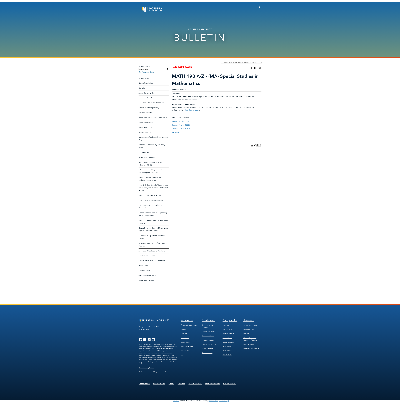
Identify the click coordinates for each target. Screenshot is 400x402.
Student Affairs (227, 351)
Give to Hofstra (195, 384)
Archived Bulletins (145, 112)
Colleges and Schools (208, 332)
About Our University (146, 93)
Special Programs (207, 349)
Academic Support (208, 340)
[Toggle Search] (259, 7)
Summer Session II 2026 (181, 125)
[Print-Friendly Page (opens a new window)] (257, 68)
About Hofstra (159, 384)
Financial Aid (185, 351)
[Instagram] (149, 340)
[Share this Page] (254, 68)
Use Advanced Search (147, 72)
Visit (182, 355)
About (235, 8)
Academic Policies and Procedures (151, 103)
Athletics (181, 384)
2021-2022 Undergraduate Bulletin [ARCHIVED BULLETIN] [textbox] (238, 62)
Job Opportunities (212, 384)
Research (222, 8)
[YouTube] (153, 340)
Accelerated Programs (147, 157)
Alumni (242, 8)
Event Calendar (227, 338)
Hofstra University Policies (146, 368)
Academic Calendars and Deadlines (152, 251)
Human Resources (228, 342)
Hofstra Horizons (248, 329)
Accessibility (144, 384)
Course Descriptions (146, 83)
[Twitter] (140, 340)
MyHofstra (252, 8)
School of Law (185, 342)
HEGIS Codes (144, 265)
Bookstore (226, 325)
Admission (191, 8)
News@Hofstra (229, 384)
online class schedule (191, 110)
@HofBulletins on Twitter (148, 275)
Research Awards (248, 344)
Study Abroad (144, 152)
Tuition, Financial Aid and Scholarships (153, 117)
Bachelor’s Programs (146, 122)
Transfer (183, 329)
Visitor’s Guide (227, 355)
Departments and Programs (207, 326)
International (185, 338)
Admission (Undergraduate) (149, 108)
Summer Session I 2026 (180, 121)
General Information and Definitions (152, 261)
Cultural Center (227, 329)
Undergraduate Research (251, 349)
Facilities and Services (147, 256)
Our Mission (143, 88)
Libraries (246, 334)
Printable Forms (144, 270)
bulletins (176, 401)
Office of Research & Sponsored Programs (250, 339)
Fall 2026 (175, 132)
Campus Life (212, 8)
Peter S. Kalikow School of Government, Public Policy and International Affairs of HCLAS (153, 188)
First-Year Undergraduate (189, 325)
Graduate (184, 334)
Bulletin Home (144, 78)
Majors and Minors (145, 127)
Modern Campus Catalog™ (219, 401)
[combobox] (241, 62)
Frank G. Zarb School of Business (151, 200)
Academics (201, 8)
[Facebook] (144, 340)
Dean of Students (228, 334)
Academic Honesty (146, 98)
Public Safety (227, 346)
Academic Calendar (208, 336)
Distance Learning (145, 132)
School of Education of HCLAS (150, 195)
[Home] (160, 9)
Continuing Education (209, 344)
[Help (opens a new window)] (259, 68)
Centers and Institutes (250, 325)
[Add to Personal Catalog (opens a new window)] (251, 68)
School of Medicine (187, 346)
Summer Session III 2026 (181, 129)
